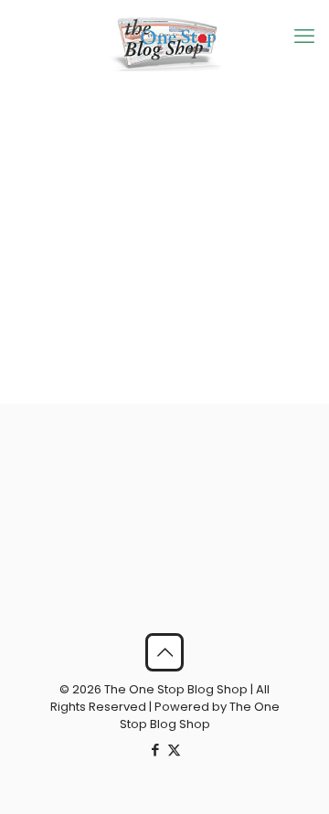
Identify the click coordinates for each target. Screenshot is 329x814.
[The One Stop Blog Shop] (164, 43)
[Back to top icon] (164, 652)
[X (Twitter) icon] (174, 749)
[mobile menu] (304, 36)
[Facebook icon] (155, 749)
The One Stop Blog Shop (200, 715)
